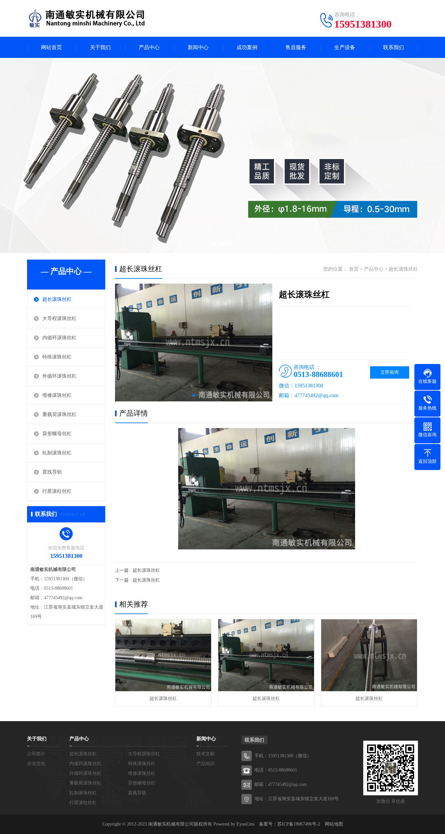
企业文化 (36, 763)
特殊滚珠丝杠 (57, 356)
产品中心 (149, 47)
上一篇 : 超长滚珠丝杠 (137, 570)
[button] (194, 395)
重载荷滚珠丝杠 (59, 414)
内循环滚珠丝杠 (59, 337)
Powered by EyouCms (233, 824)
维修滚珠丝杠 (57, 395)
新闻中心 (198, 47)
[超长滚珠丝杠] (163, 655)
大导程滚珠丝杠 (59, 318)
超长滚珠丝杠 (57, 299)
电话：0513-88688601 (275, 770)
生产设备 (344, 47)
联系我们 (393, 47)
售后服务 (295, 47)
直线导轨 (52, 472)
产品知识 (205, 763)
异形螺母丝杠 (57, 433)
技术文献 (205, 753)
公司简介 (36, 753)
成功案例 (247, 47)
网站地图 (334, 824)
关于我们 (100, 47)
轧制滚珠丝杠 (57, 452)
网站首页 (51, 47)
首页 (354, 269)
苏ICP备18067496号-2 (298, 824)
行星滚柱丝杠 (57, 491)
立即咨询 (389, 372)
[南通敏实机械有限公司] (89, 18)
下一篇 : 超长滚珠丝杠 (137, 580)
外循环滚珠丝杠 (59, 376)
